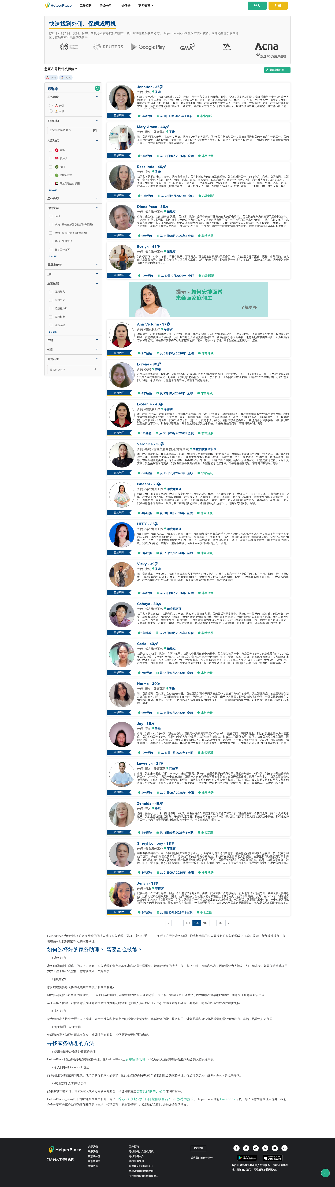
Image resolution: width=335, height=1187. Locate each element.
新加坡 (132, 1099)
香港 (121, 1099)
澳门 (142, 1099)
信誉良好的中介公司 (151, 1091)
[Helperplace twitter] (246, 1148)
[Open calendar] (95, 130)
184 (188, 923)
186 (205, 923)
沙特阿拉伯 (185, 1099)
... (180, 923)
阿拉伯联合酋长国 (161, 1099)
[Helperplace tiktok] (256, 1148)
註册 (278, 5)
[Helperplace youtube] (275, 1148)
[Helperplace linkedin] (284, 1148)
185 (197, 923)
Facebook (227, 1099)
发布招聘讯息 (135, 1059)
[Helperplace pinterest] (265, 1148)
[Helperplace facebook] (236, 1148)
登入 (257, 5)
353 (221, 923)
